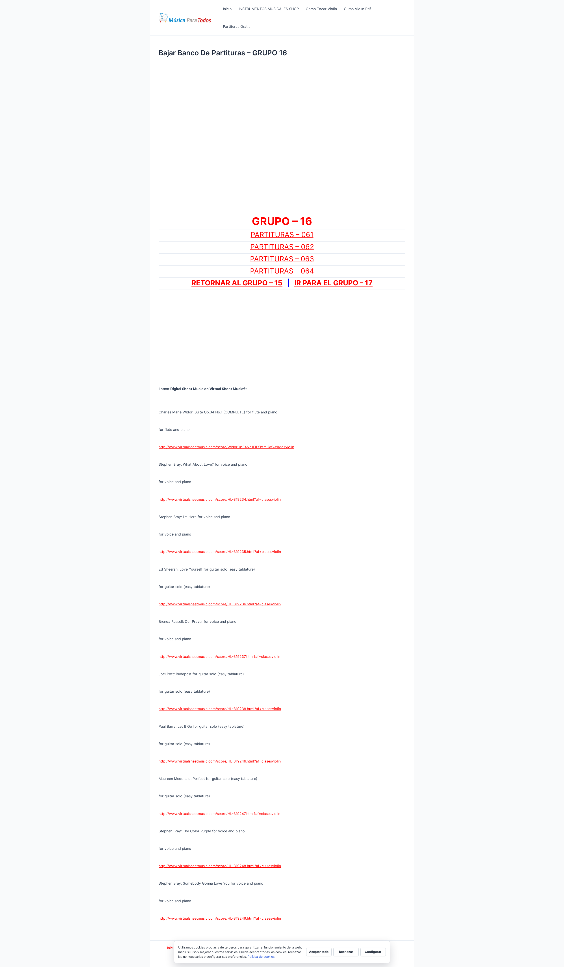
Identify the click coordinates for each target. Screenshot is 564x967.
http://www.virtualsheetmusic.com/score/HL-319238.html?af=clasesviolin (220, 709)
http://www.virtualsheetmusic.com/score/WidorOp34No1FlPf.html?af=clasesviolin (226, 447)
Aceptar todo (319, 952)
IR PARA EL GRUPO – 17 (333, 283)
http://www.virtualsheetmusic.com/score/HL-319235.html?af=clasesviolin (220, 551)
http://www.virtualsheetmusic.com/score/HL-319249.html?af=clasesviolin (220, 918)
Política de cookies (261, 956)
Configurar (373, 952)
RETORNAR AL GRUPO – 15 (236, 283)
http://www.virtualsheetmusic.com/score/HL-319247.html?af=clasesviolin (219, 813)
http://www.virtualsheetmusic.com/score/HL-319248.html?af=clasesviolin (220, 866)
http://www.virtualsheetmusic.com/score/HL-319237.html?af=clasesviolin (219, 656)
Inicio (171, 948)
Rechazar (346, 952)
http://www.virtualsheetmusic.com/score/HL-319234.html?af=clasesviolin (220, 499)
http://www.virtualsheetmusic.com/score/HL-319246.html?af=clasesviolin (220, 761)
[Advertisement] (282, 105)
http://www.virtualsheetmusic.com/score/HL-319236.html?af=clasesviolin (220, 604)
